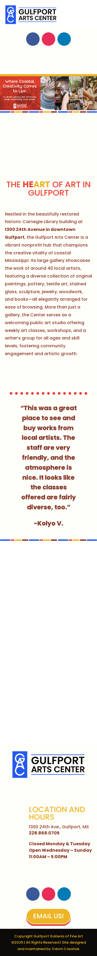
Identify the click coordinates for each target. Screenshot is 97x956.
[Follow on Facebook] (33, 39)
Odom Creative (65, 948)
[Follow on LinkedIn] (64, 39)
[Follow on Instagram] (48, 39)
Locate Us (48, 61)
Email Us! (48, 916)
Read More (30, 373)
